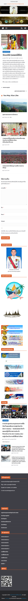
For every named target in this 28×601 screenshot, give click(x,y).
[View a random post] (25, 28)
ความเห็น (3, 188)
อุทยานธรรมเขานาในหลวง (10, 114)
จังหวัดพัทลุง (4, 524)
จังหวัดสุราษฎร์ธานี (5, 515)
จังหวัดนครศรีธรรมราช (6, 521)
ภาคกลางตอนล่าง (5, 542)
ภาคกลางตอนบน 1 (5, 536)
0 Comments (20, 58)
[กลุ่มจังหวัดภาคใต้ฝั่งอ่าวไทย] (3, 28)
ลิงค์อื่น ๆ (3, 563)
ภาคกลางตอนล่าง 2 (5, 548)
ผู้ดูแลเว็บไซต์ (6, 58)
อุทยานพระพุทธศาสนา (20, 91)
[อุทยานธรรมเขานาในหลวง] (14, 100)
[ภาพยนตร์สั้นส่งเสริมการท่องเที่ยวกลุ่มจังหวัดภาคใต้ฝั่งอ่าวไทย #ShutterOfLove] (14, 123)
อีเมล (2, 214)
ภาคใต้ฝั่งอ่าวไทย (4, 551)
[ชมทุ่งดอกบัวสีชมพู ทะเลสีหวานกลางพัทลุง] (14, 151)
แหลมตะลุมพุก (6, 87)
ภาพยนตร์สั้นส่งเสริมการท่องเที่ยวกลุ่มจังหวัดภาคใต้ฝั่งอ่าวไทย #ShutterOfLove (14, 140)
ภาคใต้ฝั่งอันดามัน (5, 554)
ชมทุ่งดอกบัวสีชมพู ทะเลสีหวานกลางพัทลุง (13, 167)
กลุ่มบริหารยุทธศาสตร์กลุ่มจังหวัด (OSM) (9, 512)
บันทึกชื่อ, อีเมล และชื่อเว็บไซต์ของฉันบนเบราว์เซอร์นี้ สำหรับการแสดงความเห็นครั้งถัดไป (13, 232)
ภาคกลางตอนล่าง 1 (5, 545)
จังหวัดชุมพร (4, 518)
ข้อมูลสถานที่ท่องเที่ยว (6, 51)
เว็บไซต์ (3, 221)
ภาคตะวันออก (4, 560)
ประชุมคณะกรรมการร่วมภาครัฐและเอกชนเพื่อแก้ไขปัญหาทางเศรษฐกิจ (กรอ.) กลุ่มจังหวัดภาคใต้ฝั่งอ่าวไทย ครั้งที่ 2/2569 (18, 449)
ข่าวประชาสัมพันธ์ (5, 420)
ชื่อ (2, 207)
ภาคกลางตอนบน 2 (5, 539)
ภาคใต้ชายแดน (4, 557)
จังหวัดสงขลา (4, 527)
